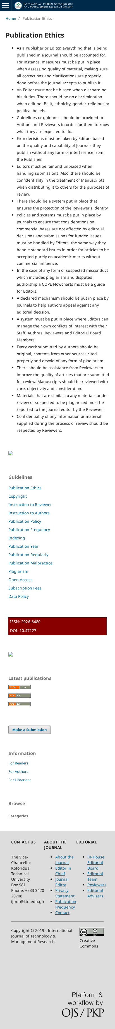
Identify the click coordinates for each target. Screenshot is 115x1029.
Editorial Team (95, 876)
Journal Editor (62, 882)
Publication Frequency (29, 529)
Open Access (20, 579)
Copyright (17, 496)
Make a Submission (29, 729)
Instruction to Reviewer (30, 504)
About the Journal (64, 859)
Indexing (16, 538)
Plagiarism (18, 571)
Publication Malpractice (30, 563)
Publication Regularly (28, 554)
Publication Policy (24, 521)
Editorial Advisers (95, 893)
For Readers (18, 763)
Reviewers (96, 884)
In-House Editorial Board (95, 862)
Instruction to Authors (29, 512)
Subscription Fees (25, 588)
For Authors (18, 771)
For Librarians (19, 779)
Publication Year (23, 546)
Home (11, 18)
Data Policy (18, 596)
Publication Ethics (25, 487)
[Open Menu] (5, 5)
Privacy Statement (65, 893)
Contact (62, 912)
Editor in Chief (63, 870)
